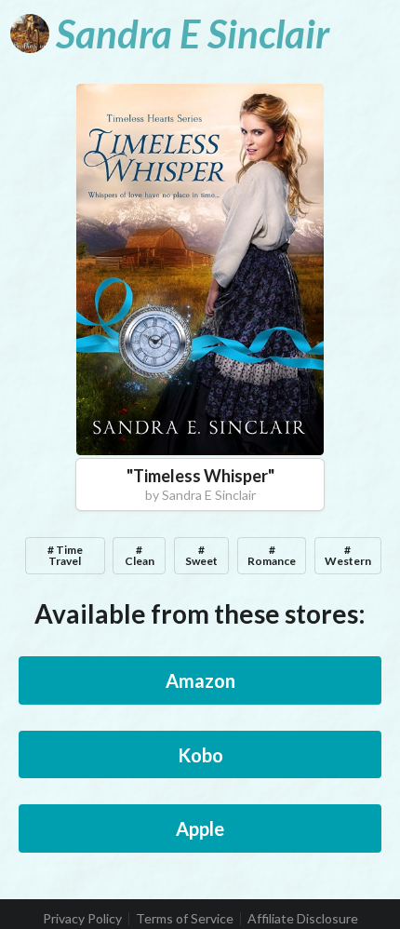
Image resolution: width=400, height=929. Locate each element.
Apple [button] (200, 828)
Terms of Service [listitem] (184, 918)
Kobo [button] (200, 755)
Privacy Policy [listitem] (82, 918)
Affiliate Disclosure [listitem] (302, 918)
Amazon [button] (200, 680)
